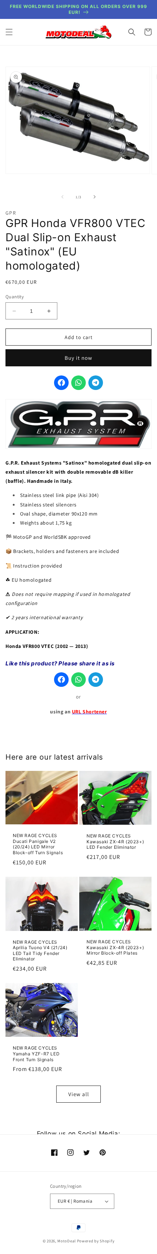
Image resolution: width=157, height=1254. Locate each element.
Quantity (14, 297)
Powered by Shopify (96, 1240)
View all (78, 1094)
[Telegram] (95, 382)
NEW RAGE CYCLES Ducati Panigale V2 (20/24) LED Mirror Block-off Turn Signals (38, 844)
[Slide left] (62, 197)
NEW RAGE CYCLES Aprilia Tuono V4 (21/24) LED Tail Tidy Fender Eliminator (40, 950)
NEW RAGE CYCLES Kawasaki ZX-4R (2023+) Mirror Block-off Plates (115, 947)
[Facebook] (61, 382)
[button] (9, 32)
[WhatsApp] (78, 382)
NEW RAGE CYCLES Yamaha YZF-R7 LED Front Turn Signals (36, 1053)
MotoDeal (66, 1240)
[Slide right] (95, 197)
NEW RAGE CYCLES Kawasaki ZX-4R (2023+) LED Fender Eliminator (115, 841)
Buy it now (78, 357)
